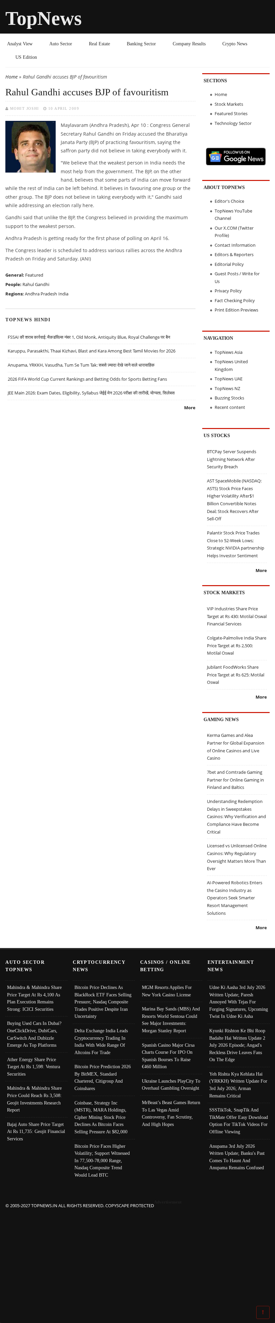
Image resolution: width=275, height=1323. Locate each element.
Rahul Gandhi (35, 284)
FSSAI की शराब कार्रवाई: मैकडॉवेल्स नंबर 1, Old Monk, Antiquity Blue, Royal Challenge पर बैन (89, 337)
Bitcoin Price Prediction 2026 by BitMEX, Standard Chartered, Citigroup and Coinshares (102, 1077)
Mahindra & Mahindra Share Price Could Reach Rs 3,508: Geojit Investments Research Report (34, 1099)
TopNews (43, 18)
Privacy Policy (228, 291)
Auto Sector (60, 43)
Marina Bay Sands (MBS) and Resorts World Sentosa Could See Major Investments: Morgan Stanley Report (171, 1019)
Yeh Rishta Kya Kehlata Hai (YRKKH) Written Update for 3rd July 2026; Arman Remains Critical (238, 1084)
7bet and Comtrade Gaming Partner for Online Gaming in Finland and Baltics (235, 779)
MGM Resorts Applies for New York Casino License (167, 991)
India (63, 294)
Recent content (230, 407)
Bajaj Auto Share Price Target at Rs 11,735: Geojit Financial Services (36, 1131)
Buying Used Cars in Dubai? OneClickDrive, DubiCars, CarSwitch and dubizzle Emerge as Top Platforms (34, 1034)
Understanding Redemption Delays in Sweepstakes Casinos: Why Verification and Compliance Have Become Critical (236, 816)
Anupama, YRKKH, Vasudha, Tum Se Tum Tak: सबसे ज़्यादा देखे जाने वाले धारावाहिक (81, 365)
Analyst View (20, 43)
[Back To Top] (263, 1312)
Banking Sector (141, 43)
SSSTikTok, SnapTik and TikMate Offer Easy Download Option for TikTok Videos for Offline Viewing (238, 1120)
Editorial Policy (229, 264)
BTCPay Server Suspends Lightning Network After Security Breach (231, 459)
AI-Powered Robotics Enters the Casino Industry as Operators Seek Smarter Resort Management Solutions (234, 898)
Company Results (189, 43)
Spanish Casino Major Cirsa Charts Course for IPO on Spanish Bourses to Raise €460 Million (168, 1056)
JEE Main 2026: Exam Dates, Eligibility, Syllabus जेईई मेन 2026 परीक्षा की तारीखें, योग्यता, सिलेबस (91, 393)
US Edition (26, 57)
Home (11, 77)
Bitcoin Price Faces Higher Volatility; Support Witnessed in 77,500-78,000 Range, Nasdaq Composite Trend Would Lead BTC (102, 1160)
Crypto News (234, 43)
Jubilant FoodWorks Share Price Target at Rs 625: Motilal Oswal (235, 674)
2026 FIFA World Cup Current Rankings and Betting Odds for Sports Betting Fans (87, 379)
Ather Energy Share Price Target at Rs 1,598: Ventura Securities (33, 1067)
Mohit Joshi (24, 108)
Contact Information (235, 245)
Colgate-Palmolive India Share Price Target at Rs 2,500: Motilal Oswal (236, 645)
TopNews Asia (228, 352)
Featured (34, 275)
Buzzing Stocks (229, 398)
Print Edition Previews (236, 310)
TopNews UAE (228, 379)
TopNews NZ (227, 388)
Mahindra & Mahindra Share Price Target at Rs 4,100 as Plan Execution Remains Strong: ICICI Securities (34, 998)
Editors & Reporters (234, 254)
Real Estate (99, 43)
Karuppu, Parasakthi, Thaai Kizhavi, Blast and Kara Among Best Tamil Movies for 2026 (91, 351)
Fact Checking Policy (235, 300)
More (190, 408)
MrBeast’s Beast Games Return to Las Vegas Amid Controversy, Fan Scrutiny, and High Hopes (171, 1113)
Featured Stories (231, 113)
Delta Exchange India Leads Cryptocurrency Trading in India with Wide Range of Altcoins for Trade (101, 1041)
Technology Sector (233, 123)
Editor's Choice (229, 201)
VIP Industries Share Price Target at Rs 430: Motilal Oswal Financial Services (237, 616)
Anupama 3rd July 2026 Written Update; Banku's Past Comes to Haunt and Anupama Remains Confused (237, 1157)
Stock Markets (229, 104)
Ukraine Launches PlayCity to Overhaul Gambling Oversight (171, 1084)
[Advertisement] (138, 1257)
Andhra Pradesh (41, 294)
